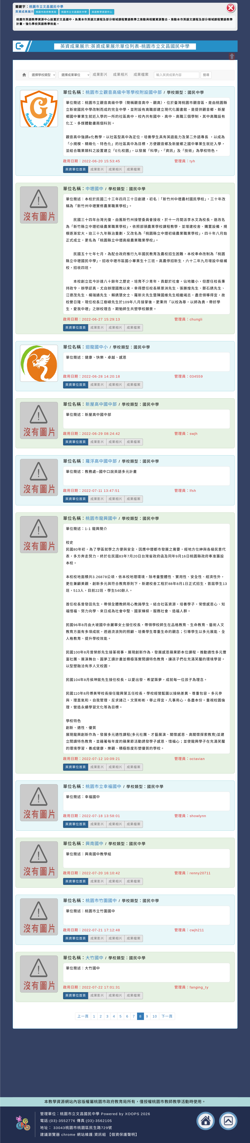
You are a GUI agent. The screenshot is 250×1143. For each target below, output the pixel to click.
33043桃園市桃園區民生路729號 (82, 1128)
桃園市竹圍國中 (101, 900)
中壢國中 (95, 188)
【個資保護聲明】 (123, 1135)
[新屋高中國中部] (39, 439)
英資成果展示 (24, 11)
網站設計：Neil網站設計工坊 (26, 1074)
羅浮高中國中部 (101, 461)
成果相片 (120, 75)
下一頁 (167, 1016)
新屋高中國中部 (101, 404)
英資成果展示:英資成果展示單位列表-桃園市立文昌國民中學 (125, 46)
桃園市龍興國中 (101, 518)
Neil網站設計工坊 (93, 1079)
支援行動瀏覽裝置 (168, 1068)
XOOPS (132, 1114)
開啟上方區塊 (232, 56)
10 (155, 1016)
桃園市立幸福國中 (103, 786)
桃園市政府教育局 (46, 11)
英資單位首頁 (75, 169)
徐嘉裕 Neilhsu (95, 1084)
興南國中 (95, 843)
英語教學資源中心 (102, 11)
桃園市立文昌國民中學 (46, 6)
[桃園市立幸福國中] (39, 821)
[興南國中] (39, 878)
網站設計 (68, 1079)
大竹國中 (95, 957)
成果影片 (100, 75)
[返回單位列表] (24, 74)
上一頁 (83, 1016)
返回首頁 (205, 1121)
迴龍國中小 (97, 347)
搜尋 (206, 75)
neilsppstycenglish (85, 1062)
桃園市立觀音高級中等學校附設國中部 (124, 92)
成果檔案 (141, 75)
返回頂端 (228, 1121)
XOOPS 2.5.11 (83, 1073)
